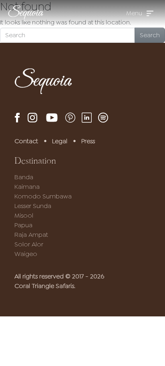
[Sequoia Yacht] (25, 13)
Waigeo (25, 254)
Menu (134, 13)
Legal (59, 141)
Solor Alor (28, 244)
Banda (23, 177)
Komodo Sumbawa (43, 196)
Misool (23, 215)
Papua (23, 225)
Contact (26, 141)
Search (150, 35)
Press (88, 141)
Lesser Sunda (32, 206)
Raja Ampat (31, 234)
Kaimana (27, 186)
